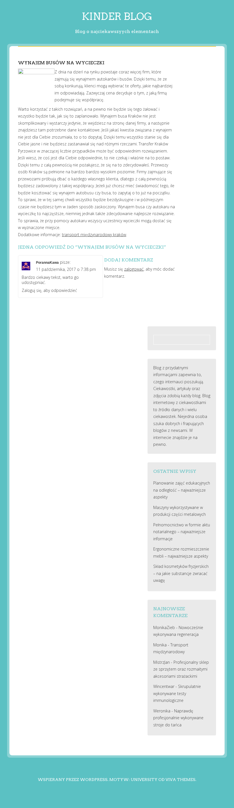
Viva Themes (180, 779)
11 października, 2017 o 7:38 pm (66, 269)
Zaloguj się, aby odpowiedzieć (49, 290)
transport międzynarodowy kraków (94, 234)
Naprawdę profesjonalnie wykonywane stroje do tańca (178, 717)
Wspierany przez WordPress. (73, 779)
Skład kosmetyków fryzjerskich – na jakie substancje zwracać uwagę (181, 573)
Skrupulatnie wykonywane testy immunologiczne (177, 693)
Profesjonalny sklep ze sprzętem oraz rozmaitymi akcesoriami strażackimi (181, 669)
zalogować (134, 269)
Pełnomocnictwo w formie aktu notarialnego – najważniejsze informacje (181, 531)
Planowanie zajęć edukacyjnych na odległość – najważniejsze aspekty (181, 490)
